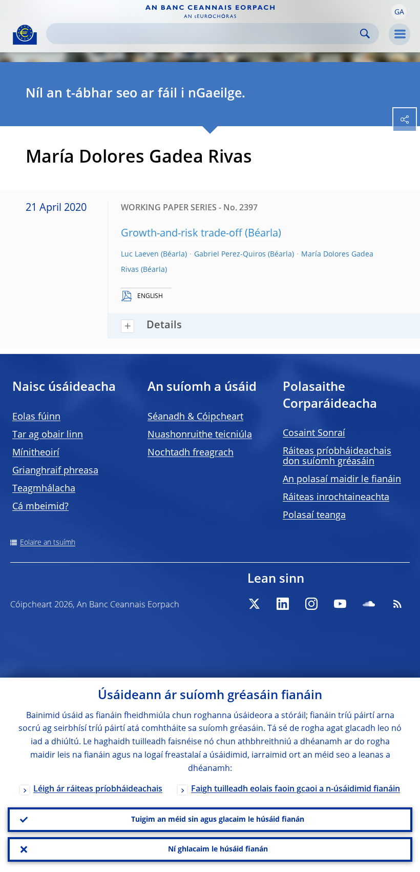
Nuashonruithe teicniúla (200, 435)
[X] (254, 603)
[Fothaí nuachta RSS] (397, 603)
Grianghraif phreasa (55, 470)
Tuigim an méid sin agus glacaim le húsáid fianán (217, 819)
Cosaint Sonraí (314, 433)
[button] (399, 11)
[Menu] (399, 34)
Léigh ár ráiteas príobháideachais (97, 789)
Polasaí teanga (314, 515)
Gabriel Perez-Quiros (230, 254)
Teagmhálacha (43, 488)
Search (364, 34)
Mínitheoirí (35, 453)
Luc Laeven (140, 254)
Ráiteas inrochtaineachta (336, 497)
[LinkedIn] (282, 603)
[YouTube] (340, 603)
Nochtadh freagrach (191, 453)
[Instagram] (311, 603)
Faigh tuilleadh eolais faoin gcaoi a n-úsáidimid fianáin (295, 789)
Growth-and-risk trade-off (181, 234)
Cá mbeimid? (40, 506)
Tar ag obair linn (47, 435)
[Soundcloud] (368, 603)
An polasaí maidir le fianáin (342, 479)
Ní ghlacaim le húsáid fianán (218, 849)
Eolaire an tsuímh (47, 542)
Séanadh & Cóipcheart (195, 417)
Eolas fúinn (36, 417)
